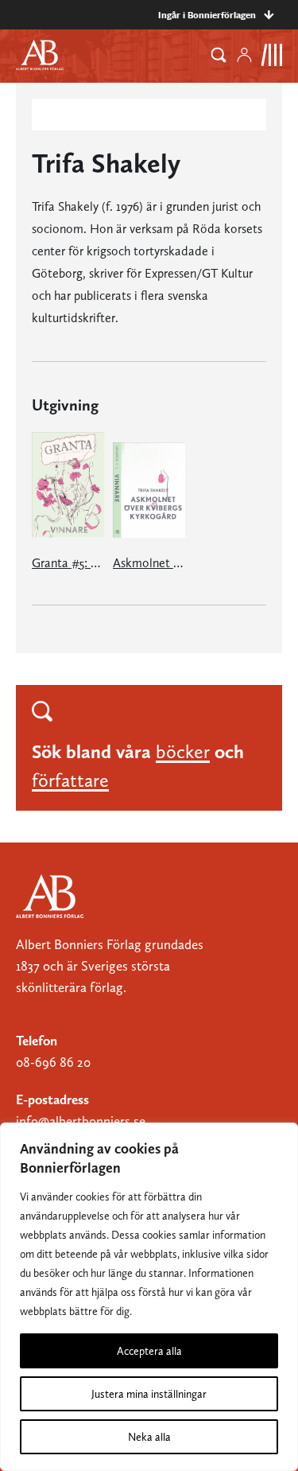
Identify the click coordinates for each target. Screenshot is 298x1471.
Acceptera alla (149, 1351)
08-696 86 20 (53, 1062)
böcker (183, 751)
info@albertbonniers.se (80, 1121)
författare (70, 780)
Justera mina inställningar (149, 1393)
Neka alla (149, 1436)
